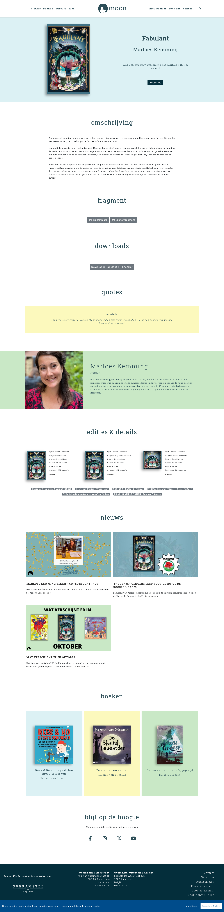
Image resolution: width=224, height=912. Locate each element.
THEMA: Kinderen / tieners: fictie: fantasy (170, 489)
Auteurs (61, 8)
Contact (188, 8)
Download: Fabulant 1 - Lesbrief (112, 266)
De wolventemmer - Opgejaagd (170, 770)
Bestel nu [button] (155, 82)
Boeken (48, 8)
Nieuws (36, 8)
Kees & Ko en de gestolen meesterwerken (54, 771)
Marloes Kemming (119, 366)
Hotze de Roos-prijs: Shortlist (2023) (51, 489)
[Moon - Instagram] (104, 838)
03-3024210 (121, 885)
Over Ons (175, 8)
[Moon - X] (119, 838)
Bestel (52, 474)
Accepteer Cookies (211, 906)
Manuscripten (205, 881)
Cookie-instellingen (201, 894)
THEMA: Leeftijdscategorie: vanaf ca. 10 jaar (86, 494)
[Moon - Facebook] (90, 838)
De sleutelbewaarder (112, 770)
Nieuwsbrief (157, 8)
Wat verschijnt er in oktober (50, 657)
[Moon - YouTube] (133, 838)
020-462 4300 (101, 885)
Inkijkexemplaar (98, 219)
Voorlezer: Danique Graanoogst (92, 489)
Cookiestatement (203, 890)
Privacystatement (202, 886)
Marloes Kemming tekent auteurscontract (62, 583)
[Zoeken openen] (200, 8)
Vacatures (207, 877)
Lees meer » (44, 593)
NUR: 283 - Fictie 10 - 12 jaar (128, 489)
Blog (72, 8)
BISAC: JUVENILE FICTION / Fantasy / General (137, 494)
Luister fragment (125, 219)
